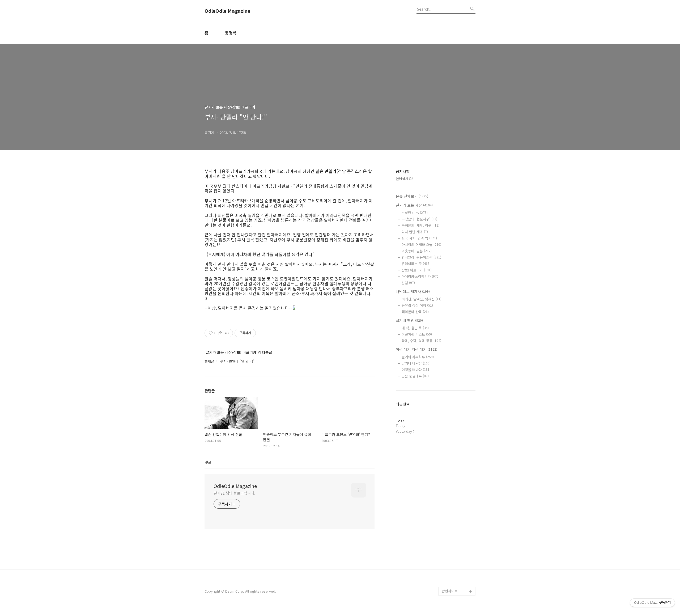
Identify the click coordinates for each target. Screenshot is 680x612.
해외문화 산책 (415, 311)
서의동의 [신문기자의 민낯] (457, 527)
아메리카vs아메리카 (421, 276)
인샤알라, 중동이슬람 (421, 257)
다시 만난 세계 (415, 231)
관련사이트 (450, 590)
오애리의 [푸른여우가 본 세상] (457, 561)
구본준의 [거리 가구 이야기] (458, 544)
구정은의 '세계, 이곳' (420, 225)
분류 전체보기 (412, 196)
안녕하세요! (404, 178)
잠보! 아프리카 (417, 270)
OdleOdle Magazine (227, 11)
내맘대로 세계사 (413, 291)
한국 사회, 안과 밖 (419, 238)
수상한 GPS (415, 212)
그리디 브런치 (452, 582)
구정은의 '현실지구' (419, 219)
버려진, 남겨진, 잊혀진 (421, 298)
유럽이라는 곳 (416, 263)
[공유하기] (220, 333)
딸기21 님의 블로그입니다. (234, 493)
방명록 (231, 32)
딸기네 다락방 (416, 363)
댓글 (208, 462)
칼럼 (408, 282)
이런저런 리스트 (417, 334)
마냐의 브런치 (452, 574)
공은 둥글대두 (415, 376)
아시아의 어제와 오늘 (421, 244)
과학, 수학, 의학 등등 (421, 340)
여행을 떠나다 (416, 369)
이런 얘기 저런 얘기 (416, 349)
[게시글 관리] (227, 333)
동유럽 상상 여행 (417, 305)
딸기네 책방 (409, 320)
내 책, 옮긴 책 (415, 327)
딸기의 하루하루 (418, 356)
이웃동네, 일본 (417, 250)
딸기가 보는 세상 (414, 205)
